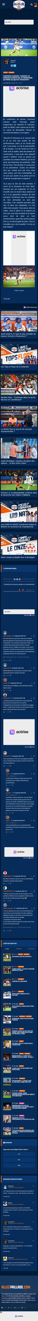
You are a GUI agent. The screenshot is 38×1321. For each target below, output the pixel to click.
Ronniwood (7, 698)
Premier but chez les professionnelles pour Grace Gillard (23, 1118)
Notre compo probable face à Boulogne (21, 994)
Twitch (24, 1307)
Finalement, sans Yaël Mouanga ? (22, 956)
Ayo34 (5, 683)
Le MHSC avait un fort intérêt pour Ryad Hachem (22, 1068)
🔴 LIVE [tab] (7, 948)
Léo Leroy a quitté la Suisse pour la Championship (22, 1044)
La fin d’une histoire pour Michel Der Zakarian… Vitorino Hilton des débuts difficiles (23, 1132)
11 (22, 83)
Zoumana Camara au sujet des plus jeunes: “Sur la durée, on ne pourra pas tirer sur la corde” (22, 1032)
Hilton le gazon (8, 908)
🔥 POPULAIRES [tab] (31, 948)
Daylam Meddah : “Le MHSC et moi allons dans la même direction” (21, 1081)
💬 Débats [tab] (19, 948)
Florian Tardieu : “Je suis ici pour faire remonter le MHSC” (23, 969)
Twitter (11, 1307)
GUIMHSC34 (7, 876)
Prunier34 (6, 756)
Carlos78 (6, 668)
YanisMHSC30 (8, 891)
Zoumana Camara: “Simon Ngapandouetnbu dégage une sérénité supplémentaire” (23, 1094)
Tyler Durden (7, 636)
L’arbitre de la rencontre (19, 981)
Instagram (18, 1307)
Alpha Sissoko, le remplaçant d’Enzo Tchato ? (23, 1006)
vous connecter (29, 579)
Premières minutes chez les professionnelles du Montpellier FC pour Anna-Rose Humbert (23, 1107)
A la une (7, 299)
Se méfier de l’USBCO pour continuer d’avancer (22, 1019)
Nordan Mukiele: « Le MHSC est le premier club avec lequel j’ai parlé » (23, 1056)
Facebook (5, 1307)
